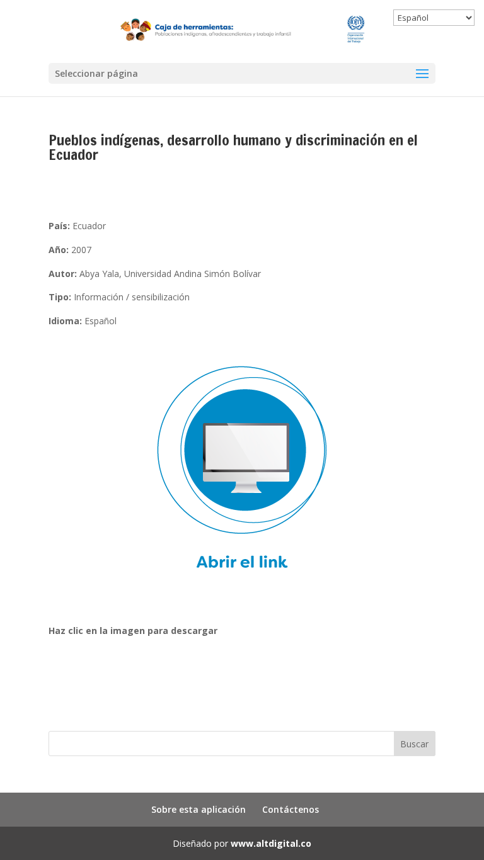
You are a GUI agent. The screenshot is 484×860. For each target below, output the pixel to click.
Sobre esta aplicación (198, 809)
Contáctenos (290, 809)
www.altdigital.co (271, 843)
